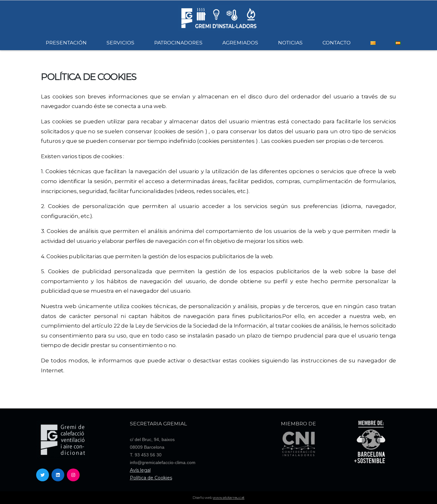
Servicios (120, 43)
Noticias (290, 43)
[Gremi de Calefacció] (218, 18)
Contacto (336, 43)
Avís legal (140, 470)
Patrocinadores (178, 43)
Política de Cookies (151, 478)
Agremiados (240, 43)
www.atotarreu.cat (228, 497)
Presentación (66, 43)
